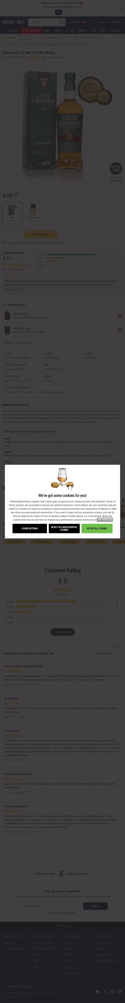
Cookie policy (105, 519)
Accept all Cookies (97, 528)
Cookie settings (30, 528)
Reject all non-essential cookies (64, 528)
